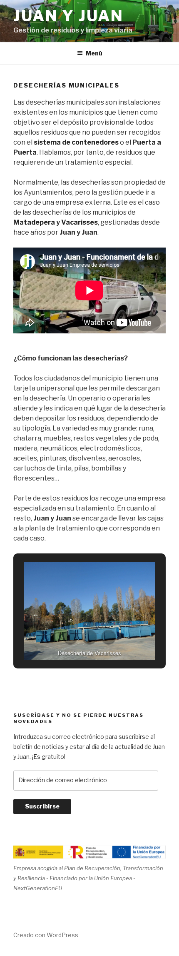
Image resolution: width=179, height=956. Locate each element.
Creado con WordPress (45, 934)
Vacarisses (79, 222)
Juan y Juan (68, 16)
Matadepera (34, 222)
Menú (94, 53)
